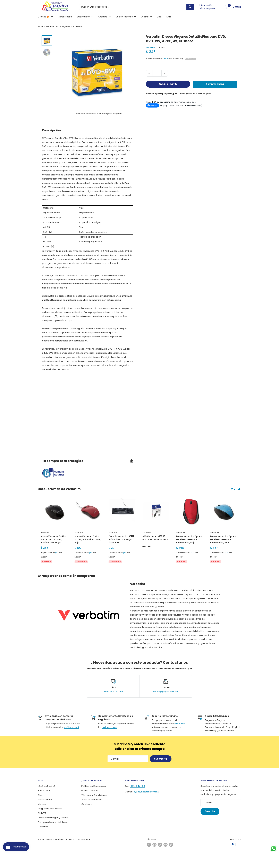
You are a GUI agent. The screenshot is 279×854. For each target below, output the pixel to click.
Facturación (44, 790)
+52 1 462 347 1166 (113, 691)
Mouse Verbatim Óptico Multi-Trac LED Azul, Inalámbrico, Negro (53, 539)
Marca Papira (65, 16)
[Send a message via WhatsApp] (274, 849)
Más (169, 16)
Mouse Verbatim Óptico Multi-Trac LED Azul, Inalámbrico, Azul (223, 539)
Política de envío (90, 790)
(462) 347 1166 (137, 786)
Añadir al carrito (168, 84)
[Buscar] (190, 7)
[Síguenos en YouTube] (165, 845)
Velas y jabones (124, 16)
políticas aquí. (71, 727)
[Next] (241, 532)
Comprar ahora (215, 84)
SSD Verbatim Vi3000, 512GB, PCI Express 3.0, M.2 (156, 538)
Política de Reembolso (93, 786)
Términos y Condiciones (94, 795)
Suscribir (210, 811)
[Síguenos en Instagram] (154, 845)
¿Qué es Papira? (46, 786)
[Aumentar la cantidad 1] (165, 73)
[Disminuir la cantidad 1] (149, 73)
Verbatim (150, 47)
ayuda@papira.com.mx (165, 691)
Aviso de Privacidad (91, 799)
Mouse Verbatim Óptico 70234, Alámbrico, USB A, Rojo (88, 539)
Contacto (43, 826)
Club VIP (42, 813)
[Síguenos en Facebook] (149, 845)
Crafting (102, 16)
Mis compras (207, 8)
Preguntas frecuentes (50, 808)
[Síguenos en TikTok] (171, 845)
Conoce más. (190, 59)
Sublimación (83, 16)
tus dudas (179, 723)
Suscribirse (160, 758)
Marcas (42, 804)
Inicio (40, 26)
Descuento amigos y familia (53, 817)
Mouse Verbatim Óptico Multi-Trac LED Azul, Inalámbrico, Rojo (189, 539)
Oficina (145, 16)
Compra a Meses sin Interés (53, 822)
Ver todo (236, 489)
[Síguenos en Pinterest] (160, 845)
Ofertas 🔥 (44, 16)
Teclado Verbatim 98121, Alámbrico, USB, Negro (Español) (121, 539)
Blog (159, 16)
